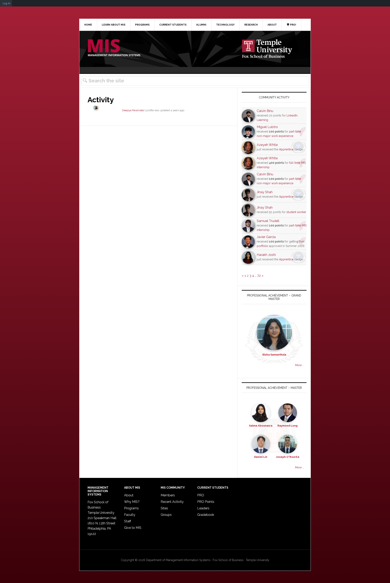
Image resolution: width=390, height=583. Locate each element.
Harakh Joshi (266, 255)
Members (168, 495)
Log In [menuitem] (6, 3)
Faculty (129, 515)
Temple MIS (114, 48)
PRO (200, 495)
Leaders (203, 508)
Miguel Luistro (267, 127)
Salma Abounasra (260, 425)
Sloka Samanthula (274, 354)
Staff (127, 521)
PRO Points (205, 502)
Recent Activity (172, 502)
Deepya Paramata (133, 110)
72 (259, 276)
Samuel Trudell (268, 221)
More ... (299, 365)
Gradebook (205, 515)
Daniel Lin (260, 456)
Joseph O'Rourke (287, 456)
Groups (166, 515)
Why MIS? (132, 502)
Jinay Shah (265, 192)
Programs (131, 508)
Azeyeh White (267, 145)
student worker (296, 212)
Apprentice (286, 149)
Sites (164, 508)
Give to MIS (132, 528)
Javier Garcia (266, 237)
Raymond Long (287, 425)
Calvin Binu (265, 111)
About (128, 495)
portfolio (262, 246)
